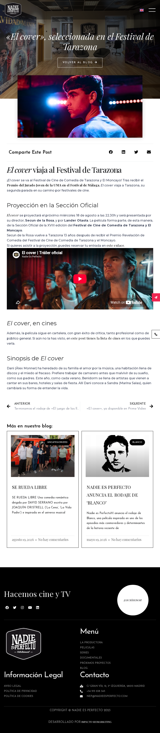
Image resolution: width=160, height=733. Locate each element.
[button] (80, 62)
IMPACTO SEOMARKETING (96, 722)
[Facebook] (7, 607)
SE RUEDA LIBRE (29, 487)
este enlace (115, 245)
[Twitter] (15, 607)
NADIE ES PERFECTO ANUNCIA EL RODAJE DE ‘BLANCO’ (112, 495)
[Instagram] (22, 607)
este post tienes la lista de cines (95, 338)
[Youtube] (30, 607)
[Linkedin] (37, 607)
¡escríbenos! (133, 600)
